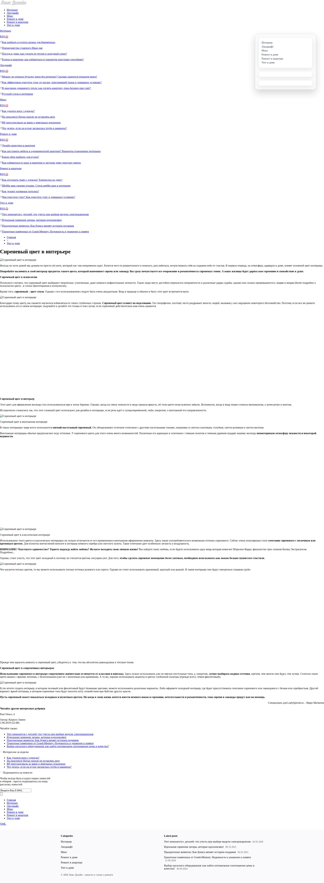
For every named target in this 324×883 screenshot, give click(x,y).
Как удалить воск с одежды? (18, 111)
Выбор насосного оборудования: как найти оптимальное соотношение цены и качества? (58, 746)
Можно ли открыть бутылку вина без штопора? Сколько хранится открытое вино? (49, 76)
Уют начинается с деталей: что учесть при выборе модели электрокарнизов (45, 214)
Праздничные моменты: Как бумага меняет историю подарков (38, 225)
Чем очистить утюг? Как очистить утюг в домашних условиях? (38, 197)
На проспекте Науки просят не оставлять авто (28, 116)
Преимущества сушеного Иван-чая (22, 48)
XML (3, 823)
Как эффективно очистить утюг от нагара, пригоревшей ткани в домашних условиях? (52, 82)
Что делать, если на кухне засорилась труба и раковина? (34, 128)
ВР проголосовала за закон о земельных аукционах (31, 122)
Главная (11, 237)
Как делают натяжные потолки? (20, 191)
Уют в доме (13, 25)
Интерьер (12, 9)
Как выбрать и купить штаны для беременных (28, 42)
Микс (10, 16)
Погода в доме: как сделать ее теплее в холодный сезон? (34, 53)
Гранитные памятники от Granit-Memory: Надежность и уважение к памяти (45, 231)
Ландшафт (13, 12)
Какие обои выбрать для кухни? (20, 157)
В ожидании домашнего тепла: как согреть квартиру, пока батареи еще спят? (46, 88)
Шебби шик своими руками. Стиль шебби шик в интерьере (36, 185)
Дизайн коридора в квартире (18, 145)
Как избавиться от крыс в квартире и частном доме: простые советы (41, 162)
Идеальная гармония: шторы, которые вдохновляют (32, 220)
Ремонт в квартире (17, 22)
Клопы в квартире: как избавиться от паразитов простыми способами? (43, 59)
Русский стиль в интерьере (17, 93)
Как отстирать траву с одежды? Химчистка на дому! (32, 179)
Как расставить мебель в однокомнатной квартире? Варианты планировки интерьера (51, 151)
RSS (3, 36)
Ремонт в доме (15, 19)
